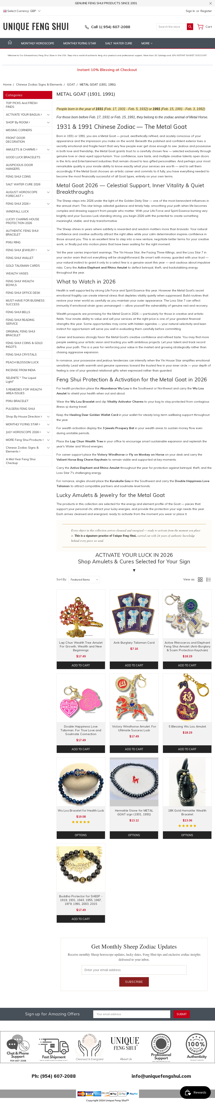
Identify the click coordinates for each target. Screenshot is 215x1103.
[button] (18, 1047)
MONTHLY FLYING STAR (79, 43)
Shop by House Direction (23, 416)
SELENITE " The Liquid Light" (21, 379)
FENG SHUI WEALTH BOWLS (20, 283)
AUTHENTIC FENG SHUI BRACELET (22, 232)
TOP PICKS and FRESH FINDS (21, 105)
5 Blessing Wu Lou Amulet (187, 726)
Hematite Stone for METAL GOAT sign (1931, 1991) (134, 812)
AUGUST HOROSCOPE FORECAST (21, 194)
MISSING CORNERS (19, 130)
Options (81, 835)
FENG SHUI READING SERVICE (20, 321)
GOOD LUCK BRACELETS (23, 157)
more (146, 43)
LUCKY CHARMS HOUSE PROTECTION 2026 (22, 221)
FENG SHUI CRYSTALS (21, 354)
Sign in (190, 11)
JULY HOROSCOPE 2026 (23, 432)
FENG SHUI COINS (18, 176)
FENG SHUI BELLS (18, 312)
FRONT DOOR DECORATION (15, 140)
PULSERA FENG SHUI (20, 409)
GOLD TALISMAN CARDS (23, 266)
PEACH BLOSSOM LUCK (22, 362)
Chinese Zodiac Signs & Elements (22, 449)
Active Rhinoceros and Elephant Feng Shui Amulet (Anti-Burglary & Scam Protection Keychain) (187, 646)
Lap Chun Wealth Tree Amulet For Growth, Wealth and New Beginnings (80, 646)
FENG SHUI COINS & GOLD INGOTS (24, 345)
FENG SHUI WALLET (20, 258)
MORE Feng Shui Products (24, 440)
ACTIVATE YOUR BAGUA (23, 114)
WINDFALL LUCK (17, 211)
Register (206, 11)
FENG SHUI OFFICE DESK (23, 293)
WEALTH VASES (17, 273)
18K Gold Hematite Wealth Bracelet (187, 812)
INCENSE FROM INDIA (20, 370)
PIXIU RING (13, 242)
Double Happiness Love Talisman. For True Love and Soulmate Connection (80, 730)
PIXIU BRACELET (17, 401)
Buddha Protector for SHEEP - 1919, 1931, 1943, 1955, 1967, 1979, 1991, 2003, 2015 (80, 900)
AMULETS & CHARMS (21, 149)
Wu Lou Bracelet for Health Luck (81, 810)
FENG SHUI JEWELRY (21, 250)
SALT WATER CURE (118, 43)
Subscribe (134, 982)
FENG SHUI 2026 (17, 204)
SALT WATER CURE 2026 (23, 184)
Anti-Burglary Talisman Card (134, 642)
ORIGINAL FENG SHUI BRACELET (20, 333)
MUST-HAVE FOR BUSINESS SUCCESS (25, 302)
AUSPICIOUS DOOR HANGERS (19, 167)
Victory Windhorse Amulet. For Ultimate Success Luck (134, 728)
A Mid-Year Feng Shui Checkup (20, 461)
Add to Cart (81, 665)
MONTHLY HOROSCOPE (37, 43)
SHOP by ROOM (17, 122)
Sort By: (61, 579)
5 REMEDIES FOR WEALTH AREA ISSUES (24, 391)
